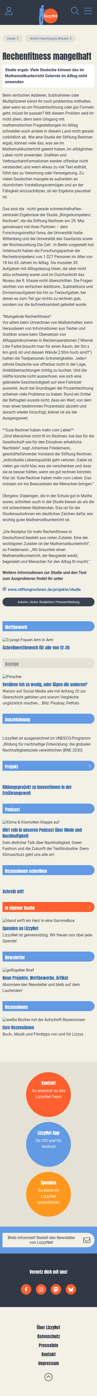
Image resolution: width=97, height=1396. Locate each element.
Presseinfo (48, 1345)
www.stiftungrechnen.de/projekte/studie (44, 589)
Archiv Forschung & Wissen (49, 38)
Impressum (48, 1363)
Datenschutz (48, 1336)
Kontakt (49, 1354)
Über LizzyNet (48, 1327)
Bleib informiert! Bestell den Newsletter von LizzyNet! (41, 1240)
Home (11, 38)
